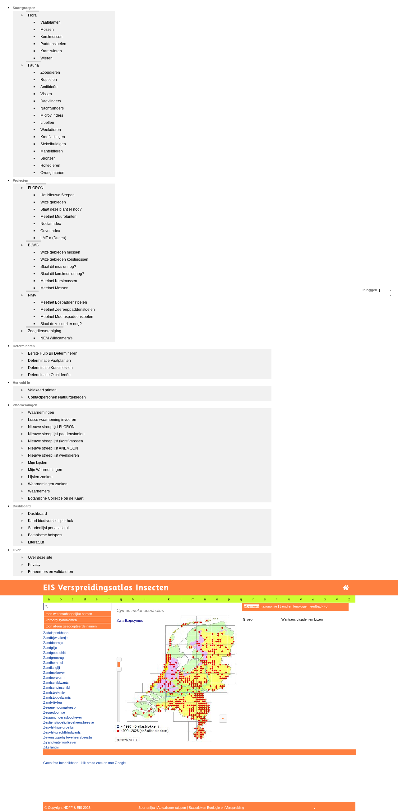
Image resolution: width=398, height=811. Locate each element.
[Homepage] (346, 588)
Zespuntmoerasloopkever (62, 717)
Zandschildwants (56, 682)
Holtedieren (50, 165)
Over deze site (40, 557)
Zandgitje (50, 648)
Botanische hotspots (45, 535)
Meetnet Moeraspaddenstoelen (66, 317)
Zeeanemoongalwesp (59, 707)
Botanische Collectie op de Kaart (55, 498)
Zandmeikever (54, 672)
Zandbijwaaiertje (55, 638)
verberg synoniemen (61, 620)
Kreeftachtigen (52, 137)
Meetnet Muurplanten (58, 216)
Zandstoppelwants (57, 697)
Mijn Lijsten (37, 462)
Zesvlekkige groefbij (58, 727)
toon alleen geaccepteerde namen (71, 626)
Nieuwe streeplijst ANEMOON (53, 448)
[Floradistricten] (175, 672)
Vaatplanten (50, 22)
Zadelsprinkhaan (55, 633)
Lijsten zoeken (40, 477)
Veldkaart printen (42, 390)
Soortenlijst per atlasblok (49, 528)
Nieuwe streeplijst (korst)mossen (55, 441)
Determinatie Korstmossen (50, 368)
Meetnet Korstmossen (58, 281)
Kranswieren (51, 51)
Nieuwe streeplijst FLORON (51, 427)
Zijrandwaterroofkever (59, 742)
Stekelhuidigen (53, 144)
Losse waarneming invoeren (52, 419)
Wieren (46, 58)
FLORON (36, 188)
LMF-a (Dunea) (53, 238)
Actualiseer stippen (171, 807)
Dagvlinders (50, 101)
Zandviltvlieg (52, 702)
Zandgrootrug (53, 658)
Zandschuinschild (56, 687)
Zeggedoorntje (54, 712)
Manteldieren (51, 151)
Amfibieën (49, 87)
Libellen (47, 122)
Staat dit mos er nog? (58, 266)
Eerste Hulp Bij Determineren (52, 353)
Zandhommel (53, 662)
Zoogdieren (50, 72)
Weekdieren (50, 130)
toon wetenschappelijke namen (69, 614)
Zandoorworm (53, 677)
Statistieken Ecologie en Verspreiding (216, 807)
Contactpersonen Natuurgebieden (57, 397)
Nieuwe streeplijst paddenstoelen (56, 434)
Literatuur (36, 542)
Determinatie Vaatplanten (49, 360)
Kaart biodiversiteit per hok (50, 521)
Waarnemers (39, 491)
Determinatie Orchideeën (49, 375)
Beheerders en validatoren (50, 572)
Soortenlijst (146, 807)
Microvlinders (51, 115)
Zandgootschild (54, 653)
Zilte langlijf (51, 747)
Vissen (46, 94)
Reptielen (48, 79)
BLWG (33, 245)
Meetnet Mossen (54, 288)
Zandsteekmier (54, 692)
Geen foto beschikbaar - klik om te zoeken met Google (84, 763)
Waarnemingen (41, 412)
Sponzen (48, 158)
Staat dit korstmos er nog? (62, 274)
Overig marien (52, 172)
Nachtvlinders (52, 108)
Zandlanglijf (51, 667)
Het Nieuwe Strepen (57, 195)
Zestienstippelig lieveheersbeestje (68, 722)
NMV (32, 295)
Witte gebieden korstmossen (64, 259)
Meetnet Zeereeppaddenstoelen (67, 309)
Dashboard (37, 513)
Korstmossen (51, 37)
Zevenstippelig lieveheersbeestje (67, 737)
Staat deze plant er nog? (61, 209)
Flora (32, 15)
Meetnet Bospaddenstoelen (63, 302)
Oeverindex (50, 231)
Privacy (34, 564)
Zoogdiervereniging (44, 331)
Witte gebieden (53, 202)
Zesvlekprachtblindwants (62, 732)
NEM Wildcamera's (56, 338)
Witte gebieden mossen (60, 252)
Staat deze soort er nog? (61, 324)
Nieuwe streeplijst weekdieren (53, 455)
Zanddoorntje (53, 643)
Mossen (47, 29)
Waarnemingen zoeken (47, 484)
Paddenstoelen (53, 44)
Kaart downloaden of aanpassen (223, 719)
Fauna (33, 65)
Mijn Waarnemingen (45, 470)
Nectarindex (50, 223)
